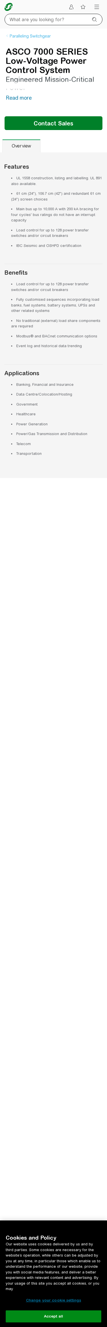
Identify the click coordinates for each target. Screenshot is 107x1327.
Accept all (53, 1316)
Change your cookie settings (53, 1300)
